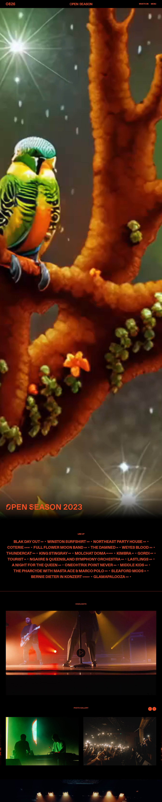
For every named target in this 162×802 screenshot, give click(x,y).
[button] (150, 709)
